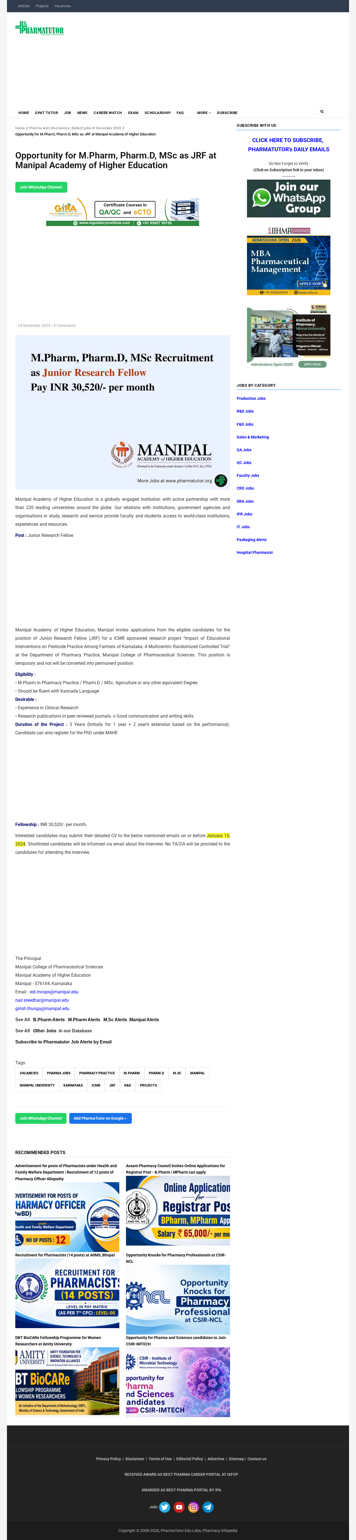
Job (67, 113)
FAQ (180, 113)
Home (23, 113)
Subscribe (227, 113)
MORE (202, 113)
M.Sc (177, 1073)
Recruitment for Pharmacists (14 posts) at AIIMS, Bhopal (65, 1255)
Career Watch (108, 113)
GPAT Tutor (46, 113)
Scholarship (158, 113)
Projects (42, 6)
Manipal (197, 1073)
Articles (24, 6)
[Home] (39, 28)
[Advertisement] (206, 57)
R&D (127, 1085)
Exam (133, 113)
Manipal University (37, 1085)
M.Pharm (132, 1073)
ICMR (96, 1085)
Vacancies (62, 6)
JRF (112, 1085)
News (82, 113)
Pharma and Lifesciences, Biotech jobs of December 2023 (75, 128)
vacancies (29, 1073)
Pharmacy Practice (97, 1073)
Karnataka (73, 1085)
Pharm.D (156, 1073)
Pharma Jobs (58, 1073)
